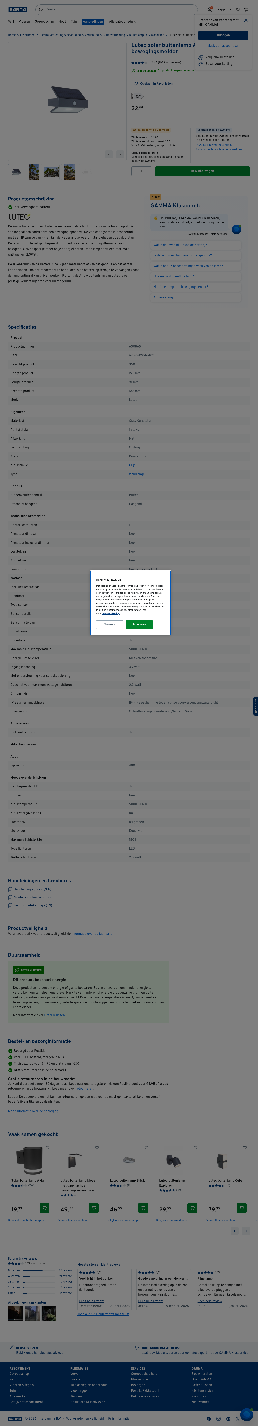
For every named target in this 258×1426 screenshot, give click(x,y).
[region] (130, 602)
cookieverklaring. (111, 613)
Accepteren (139, 624)
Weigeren (109, 624)
